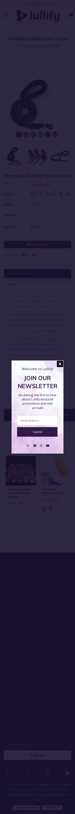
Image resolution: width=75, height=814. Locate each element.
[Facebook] (35, 445)
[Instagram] (41, 445)
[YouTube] (47, 445)
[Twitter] (28, 445)
